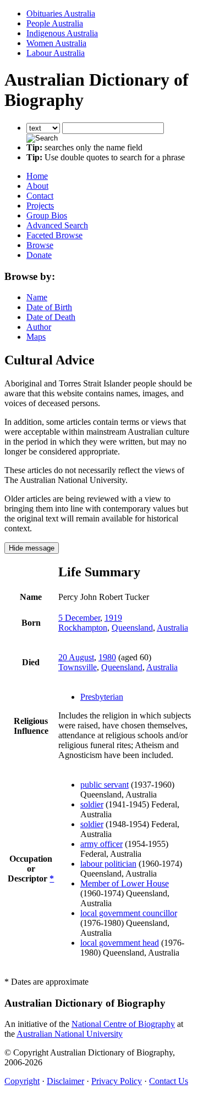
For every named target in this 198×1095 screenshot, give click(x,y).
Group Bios (46, 215)
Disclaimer (65, 1081)
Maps (36, 336)
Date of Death (50, 317)
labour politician (108, 863)
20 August (76, 657)
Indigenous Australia (62, 33)
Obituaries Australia (60, 13)
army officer (101, 844)
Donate (39, 255)
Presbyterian (101, 696)
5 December (79, 617)
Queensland (132, 627)
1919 (113, 617)
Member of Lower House (124, 883)
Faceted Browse (54, 235)
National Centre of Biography (123, 1024)
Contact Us (168, 1081)
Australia (172, 627)
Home (37, 176)
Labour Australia (55, 53)
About (37, 185)
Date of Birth (49, 307)
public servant (104, 784)
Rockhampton (82, 627)
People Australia (54, 23)
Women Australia (56, 43)
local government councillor (128, 913)
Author (38, 327)
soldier (91, 804)
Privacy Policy (116, 1081)
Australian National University (69, 1033)
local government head (119, 942)
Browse (39, 245)
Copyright (22, 1081)
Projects (40, 205)
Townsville (77, 667)
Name (36, 297)
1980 (107, 657)
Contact (39, 195)
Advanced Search (57, 225)
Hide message (31, 548)
